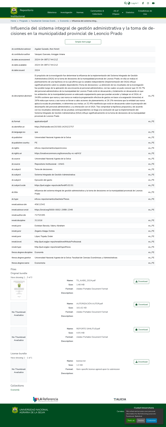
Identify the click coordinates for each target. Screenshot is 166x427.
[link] (141, 281)
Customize (151, 420)
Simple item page (83, 41)
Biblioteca (51, 12)
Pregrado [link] (23, 20)
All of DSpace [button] (115, 12)
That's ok (131, 420)
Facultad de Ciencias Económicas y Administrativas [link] (44, 20)
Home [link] (13, 20)
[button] (125, 3)
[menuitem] (143, 3)
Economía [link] (64, 20)
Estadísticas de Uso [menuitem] (145, 12)
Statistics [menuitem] (130, 12)
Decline (141, 420)
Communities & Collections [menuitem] (97, 12)
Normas (80, 12)
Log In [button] (134, 3)
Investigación (66, 12)
